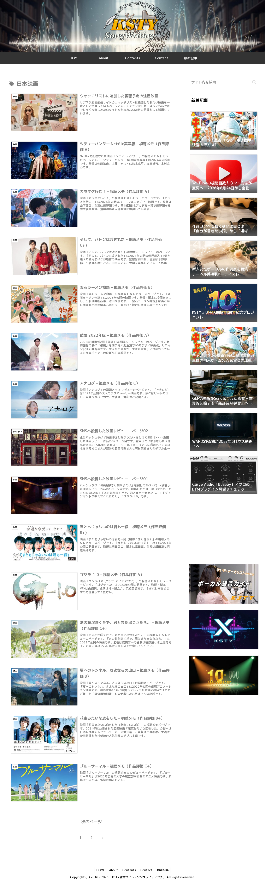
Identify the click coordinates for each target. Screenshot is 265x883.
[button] (254, 82)
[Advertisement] (223, 531)
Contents (129, 870)
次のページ (91, 822)
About (113, 870)
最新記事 (163, 870)
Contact (146, 870)
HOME (100, 870)
